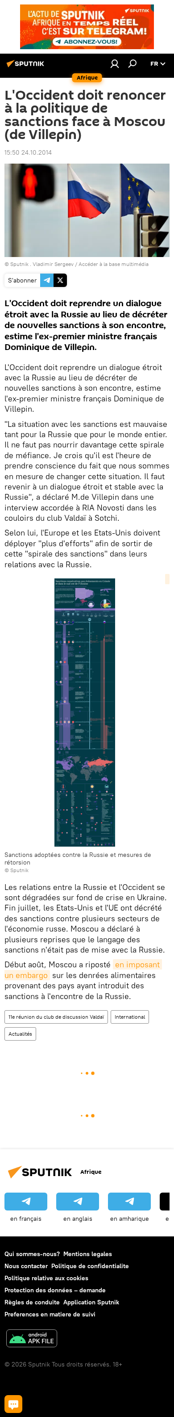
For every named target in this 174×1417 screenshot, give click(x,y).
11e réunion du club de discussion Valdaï (56, 1016)
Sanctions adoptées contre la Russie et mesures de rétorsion (77, 858)
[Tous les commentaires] (13, 1404)
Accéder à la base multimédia (114, 264)
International (130, 1016)
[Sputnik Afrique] (26, 67)
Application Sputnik (91, 1302)
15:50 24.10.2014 (28, 152)
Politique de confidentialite (90, 1266)
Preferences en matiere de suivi (49, 1314)
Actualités (20, 1033)
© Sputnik (16, 870)
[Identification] (115, 63)
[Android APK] (31, 1339)
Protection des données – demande (55, 1290)
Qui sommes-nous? (32, 1254)
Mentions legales (87, 1254)
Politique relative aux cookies (46, 1278)
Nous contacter (26, 1266)
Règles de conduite (32, 1302)
